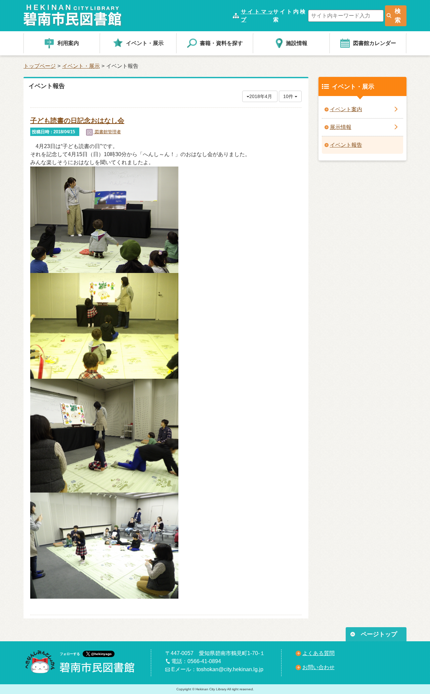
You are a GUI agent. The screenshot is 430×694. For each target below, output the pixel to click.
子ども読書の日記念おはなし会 (77, 120)
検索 (398, 16)
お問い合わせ (318, 667)
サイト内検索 (289, 15)
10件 (289, 96)
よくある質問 (318, 653)
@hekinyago (101, 654)
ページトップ (379, 634)
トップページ (40, 66)
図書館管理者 (107, 131)
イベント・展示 (81, 66)
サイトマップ (257, 15)
